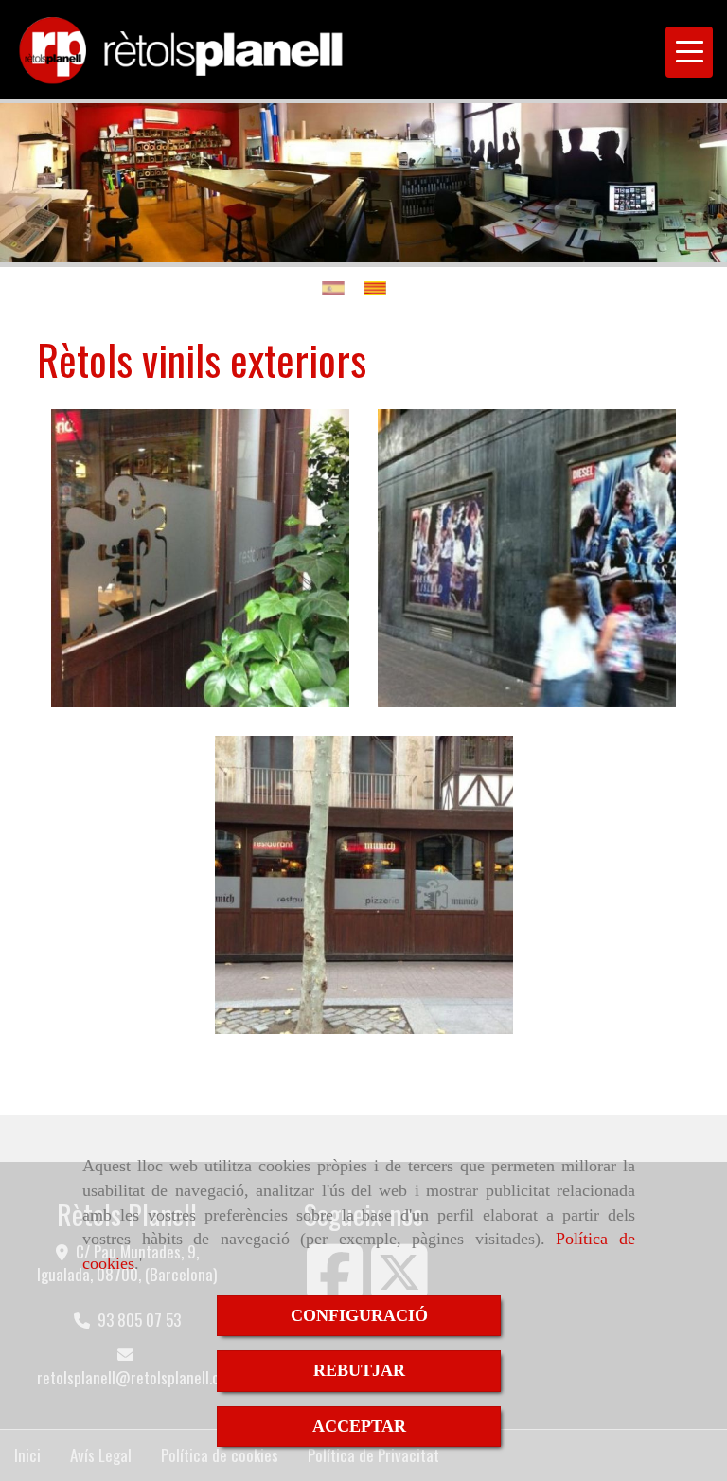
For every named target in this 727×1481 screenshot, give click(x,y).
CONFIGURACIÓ (359, 1315)
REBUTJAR (359, 1370)
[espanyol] (338, 288)
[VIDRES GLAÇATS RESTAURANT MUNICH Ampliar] (200, 558)
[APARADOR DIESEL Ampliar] (527, 558)
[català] (380, 288)
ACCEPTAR (359, 1426)
